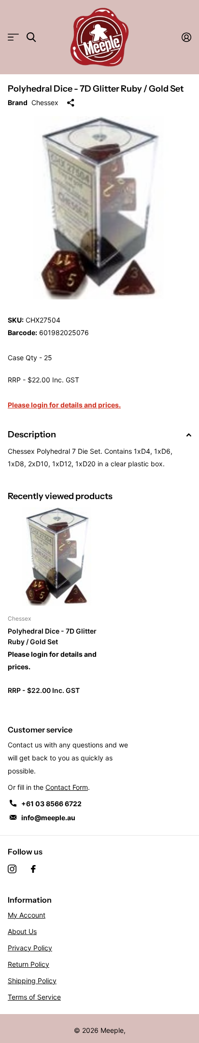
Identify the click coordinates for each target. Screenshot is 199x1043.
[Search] (31, 37)
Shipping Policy (32, 980)
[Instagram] (12, 869)
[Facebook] (33, 869)
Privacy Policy (30, 948)
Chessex (44, 102)
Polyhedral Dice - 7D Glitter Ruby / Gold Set (52, 636)
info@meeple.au (48, 817)
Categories (13, 37)
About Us (22, 931)
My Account (26, 915)
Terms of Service (34, 997)
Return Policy (28, 964)
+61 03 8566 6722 (51, 803)
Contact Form (66, 787)
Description (32, 434)
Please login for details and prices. (64, 405)
